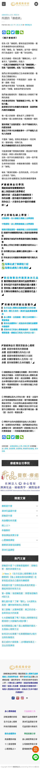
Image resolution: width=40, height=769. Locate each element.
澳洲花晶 (27, 676)
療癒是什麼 (7, 505)
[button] (4, 4)
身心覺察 (5, 448)
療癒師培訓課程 (28, 448)
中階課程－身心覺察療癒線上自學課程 (18, 223)
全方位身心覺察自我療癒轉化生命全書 (20, 307)
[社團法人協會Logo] (20, 486)
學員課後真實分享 (10, 535)
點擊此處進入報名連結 (16, 267)
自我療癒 (19, 448)
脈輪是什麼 (7, 515)
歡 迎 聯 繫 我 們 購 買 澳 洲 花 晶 (21, 277)
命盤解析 (6, 530)
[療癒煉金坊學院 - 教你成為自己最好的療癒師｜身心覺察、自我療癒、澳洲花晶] (20, 4)
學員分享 (16, 15)
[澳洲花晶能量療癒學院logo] (20, 474)
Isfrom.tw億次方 (33, 767)
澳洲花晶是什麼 (9, 510)
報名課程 (35, 749)
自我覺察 (12, 448)
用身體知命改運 (9, 520)
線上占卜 (6, 525)
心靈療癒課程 (8, 539)
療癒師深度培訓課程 (11, 544)
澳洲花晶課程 (8, 549)
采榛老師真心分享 (7, 15)
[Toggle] (37, 506)
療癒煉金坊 (30, 25)
